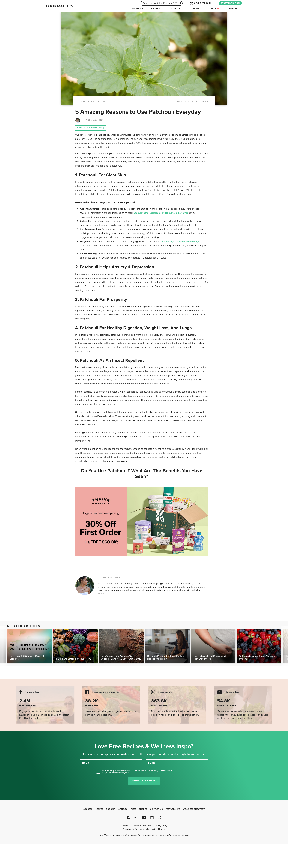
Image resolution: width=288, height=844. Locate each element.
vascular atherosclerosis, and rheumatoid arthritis (161, 212)
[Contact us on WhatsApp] (159, 817)
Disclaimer (125, 826)
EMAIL (152, 763)
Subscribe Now (144, 780)
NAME (85, 763)
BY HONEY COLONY (109, 578)
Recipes (155, 8)
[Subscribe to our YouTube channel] (143, 817)
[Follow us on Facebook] (128, 817)
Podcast (176, 8)
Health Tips (98, 101)
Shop (214, 8)
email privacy (166, 770)
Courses (136, 8)
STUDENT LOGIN (202, 3)
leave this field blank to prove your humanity (12, 734)
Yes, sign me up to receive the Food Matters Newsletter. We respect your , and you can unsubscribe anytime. (137, 771)
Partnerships (173, 809)
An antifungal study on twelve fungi (180, 241)
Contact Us (156, 809)
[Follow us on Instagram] (136, 817)
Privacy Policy (161, 826)
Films (196, 8)
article (84, 101)
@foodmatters (31, 692)
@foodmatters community (105, 692)
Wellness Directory (194, 809)
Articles (123, 809)
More (232, 8)
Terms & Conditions (142, 826)
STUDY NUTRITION (230, 3)
